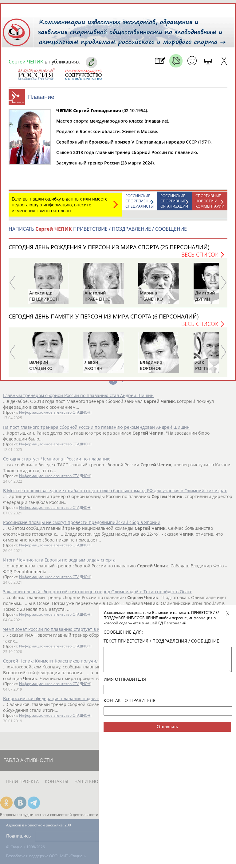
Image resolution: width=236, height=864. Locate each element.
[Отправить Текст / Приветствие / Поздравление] (192, 60)
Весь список (199, 254)
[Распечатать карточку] (207, 60)
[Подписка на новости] (160, 60)
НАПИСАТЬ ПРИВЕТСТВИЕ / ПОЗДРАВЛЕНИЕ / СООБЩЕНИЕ (98, 228)
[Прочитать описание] (176, 60)
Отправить (167, 726)
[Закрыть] (223, 60)
